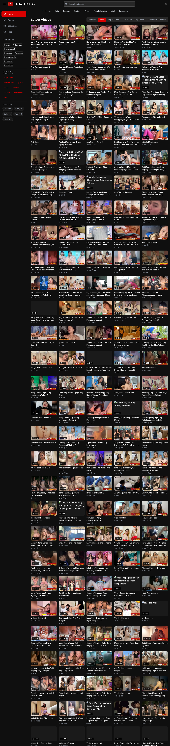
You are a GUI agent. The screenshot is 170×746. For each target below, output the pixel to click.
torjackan (9, 61)
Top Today (127, 20)
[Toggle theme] (166, 4)
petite (20, 83)
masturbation (9, 83)
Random (92, 20)
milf (5, 97)
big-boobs (8, 78)
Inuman (48, 11)
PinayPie (7, 109)
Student (77, 11)
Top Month (152, 20)
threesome (123, 11)
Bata (57, 11)
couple (7, 92)
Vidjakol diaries (100, 11)
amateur (15, 87)
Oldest (163, 20)
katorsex (18, 45)
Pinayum (18, 109)
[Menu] (4, 3)
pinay (8, 45)
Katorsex (7, 119)
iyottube (9, 53)
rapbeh (20, 53)
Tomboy (66, 11)
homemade (18, 92)
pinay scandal (11, 49)
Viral (113, 11)
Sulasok (7, 114)
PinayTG (18, 114)
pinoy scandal (11, 57)
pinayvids (9, 65)
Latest (102, 20)
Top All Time (113, 20)
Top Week (139, 20)
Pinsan (87, 11)
